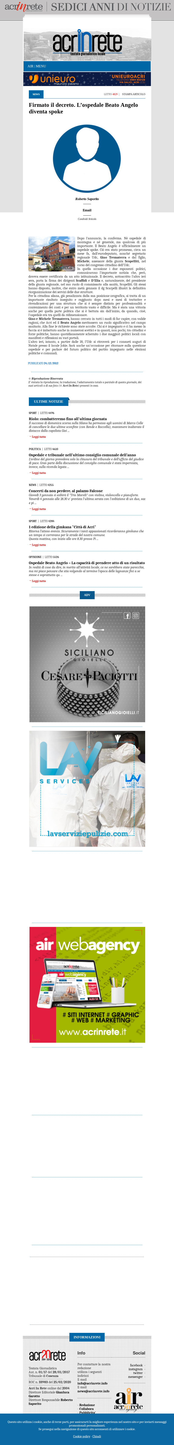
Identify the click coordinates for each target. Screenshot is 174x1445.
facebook (136, 1365)
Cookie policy (81, 1436)
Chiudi (97, 1436)
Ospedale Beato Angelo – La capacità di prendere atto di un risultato (87, 563)
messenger (135, 1377)
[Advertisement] (87, 885)
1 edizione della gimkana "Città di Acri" (62, 527)
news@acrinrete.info (93, 1391)
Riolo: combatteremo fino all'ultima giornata (68, 419)
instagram (136, 1369)
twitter (138, 1373)
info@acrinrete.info (92, 1383)
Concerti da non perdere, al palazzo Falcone (66, 491)
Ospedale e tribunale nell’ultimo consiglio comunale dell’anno (82, 455)
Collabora (86, 1409)
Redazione (87, 1405)
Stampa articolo (133, 94)
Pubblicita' (87, 1413)
